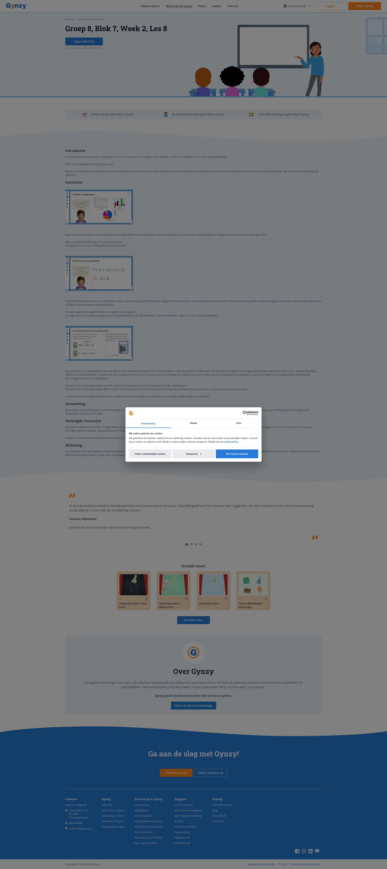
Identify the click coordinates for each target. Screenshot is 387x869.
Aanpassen (192, 453)
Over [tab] (238, 423)
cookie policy (230, 441)
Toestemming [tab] (148, 423)
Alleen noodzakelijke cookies (150, 453)
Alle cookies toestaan (237, 453)
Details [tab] (193, 423)
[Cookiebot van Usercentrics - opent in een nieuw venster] (245, 413)
